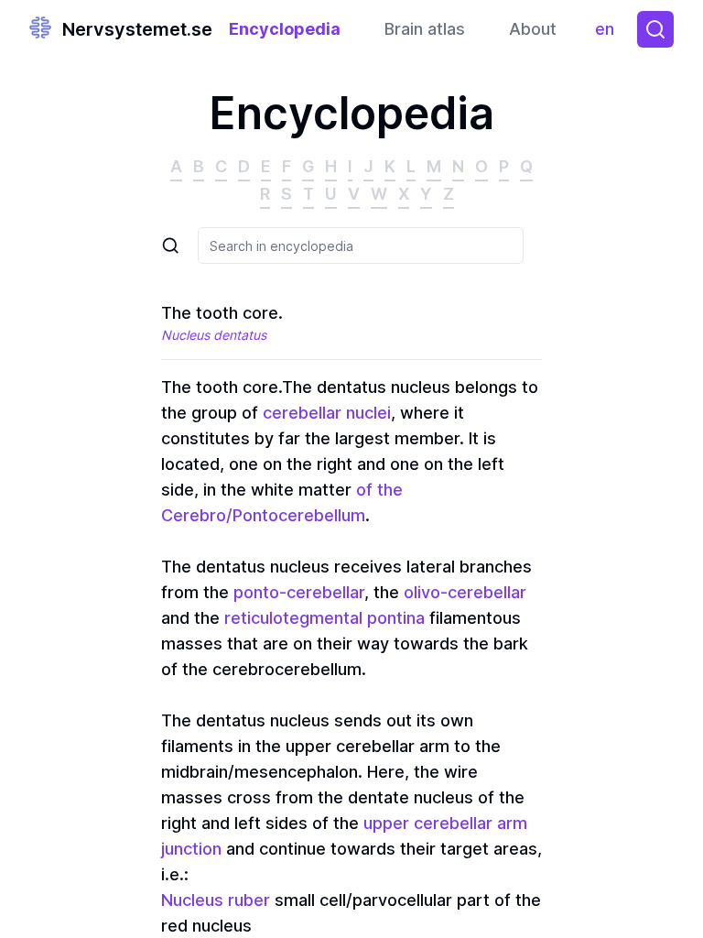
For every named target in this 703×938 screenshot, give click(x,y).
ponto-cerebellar (298, 592)
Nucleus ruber (215, 900)
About (533, 28)
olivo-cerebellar (465, 592)
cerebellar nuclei (327, 412)
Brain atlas (424, 28)
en (608, 33)
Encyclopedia (285, 28)
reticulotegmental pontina (324, 617)
